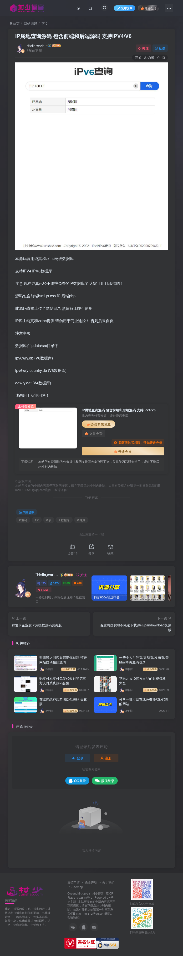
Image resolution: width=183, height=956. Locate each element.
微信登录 (107, 780)
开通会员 (150, 8)
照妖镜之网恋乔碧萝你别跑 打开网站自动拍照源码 (63, 659)
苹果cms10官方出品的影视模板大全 (142, 680)
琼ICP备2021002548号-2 (90, 895)
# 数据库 (64, 520)
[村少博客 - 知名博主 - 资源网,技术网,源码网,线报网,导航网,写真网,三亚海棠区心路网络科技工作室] (25, 890)
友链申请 (73, 882)
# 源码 (23, 520)
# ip (48, 520)
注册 (108, 758)
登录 (80, 758)
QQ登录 (80, 780)
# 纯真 (81, 520)
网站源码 (30, 23)
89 (68, 583)
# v (37, 520)
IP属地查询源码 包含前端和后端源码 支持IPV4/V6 (73, 36)
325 (43, 583)
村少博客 (98, 893)
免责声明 (91, 882)
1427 (56, 583)
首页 (16, 23)
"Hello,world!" (37, 45)
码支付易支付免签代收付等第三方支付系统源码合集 (62, 680)
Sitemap (77, 886)
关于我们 (108, 882)
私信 (162, 48)
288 (79, 583)
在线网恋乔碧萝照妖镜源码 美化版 (63, 701)
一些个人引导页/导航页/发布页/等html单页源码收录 (144, 659)
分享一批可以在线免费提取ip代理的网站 (143, 701)
